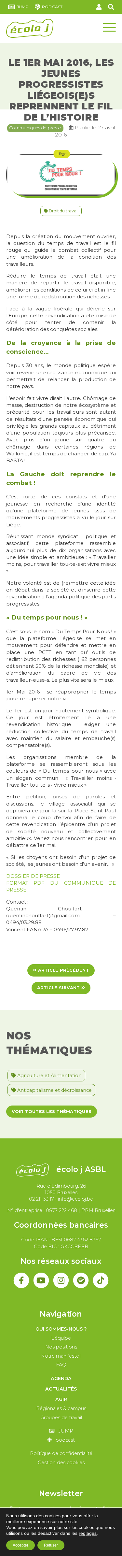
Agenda (61, 1378)
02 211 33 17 (41, 1199)
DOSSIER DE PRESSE (33, 876)
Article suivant (59, 987)
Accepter (20, 1545)
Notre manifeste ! (61, 1356)
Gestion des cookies (61, 1462)
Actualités (61, 1389)
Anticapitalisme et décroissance (54, 1090)
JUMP (23, 6)
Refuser (51, 1545)
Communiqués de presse (35, 127)
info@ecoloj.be (75, 1199)
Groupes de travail (61, 1417)
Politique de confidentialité (61, 1453)
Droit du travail (63, 210)
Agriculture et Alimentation (49, 1075)
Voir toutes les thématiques (51, 1111)
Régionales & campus (61, 1408)
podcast (52, 6)
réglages (88, 1533)
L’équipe (61, 1338)
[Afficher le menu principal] (109, 26)
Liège (61, 153)
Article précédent (62, 970)
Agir (61, 1399)
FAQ (61, 1365)
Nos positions (61, 1347)
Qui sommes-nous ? (61, 1329)
